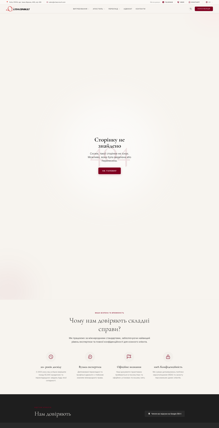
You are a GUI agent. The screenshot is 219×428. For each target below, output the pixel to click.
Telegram (169, 2)
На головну (109, 171)
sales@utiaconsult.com (57, 2)
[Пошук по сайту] (191, 9)
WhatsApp (195, 2)
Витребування (80, 9)
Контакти (140, 9)
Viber (182, 2)
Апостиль (98, 9)
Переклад (113, 9)
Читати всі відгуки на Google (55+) (166, 414)
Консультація (204, 9)
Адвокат (128, 9)
